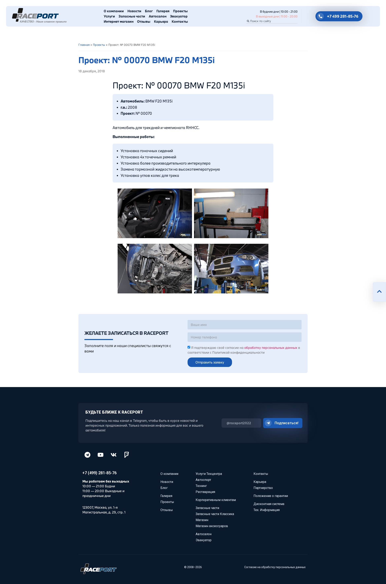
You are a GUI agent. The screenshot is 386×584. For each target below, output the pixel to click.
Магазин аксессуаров (212, 526)
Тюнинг (201, 486)
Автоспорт (203, 480)
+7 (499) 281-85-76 (99, 472)
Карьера (161, 21)
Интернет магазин (118, 21)
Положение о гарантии (271, 496)
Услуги (109, 16)
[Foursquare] (127, 455)
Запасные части (132, 16)
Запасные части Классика (215, 514)
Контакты (180, 21)
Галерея (162, 11)
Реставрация (205, 492)
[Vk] (114, 455)
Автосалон (157, 16)
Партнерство (263, 488)
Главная (84, 44)
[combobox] (272, 21)
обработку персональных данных (270, 347)
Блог (149, 11)
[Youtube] (100, 455)
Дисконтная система (269, 504)
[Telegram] (87, 455)
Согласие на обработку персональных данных (275, 567)
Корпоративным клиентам (216, 500)
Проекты (180, 11)
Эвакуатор (179, 16)
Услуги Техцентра (209, 474)
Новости (134, 11)
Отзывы (143, 21)
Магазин (202, 520)
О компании (114, 11)
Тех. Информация (267, 510)
